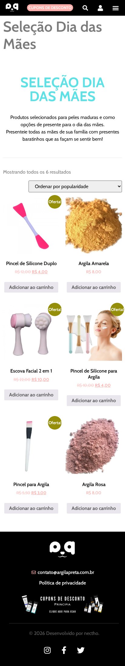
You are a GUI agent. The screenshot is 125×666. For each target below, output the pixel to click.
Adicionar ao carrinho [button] (31, 287)
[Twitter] (81, 650)
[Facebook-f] (64, 650)
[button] (85, 8)
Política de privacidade (62, 583)
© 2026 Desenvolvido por (56, 633)
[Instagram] (47, 650)
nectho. (91, 633)
